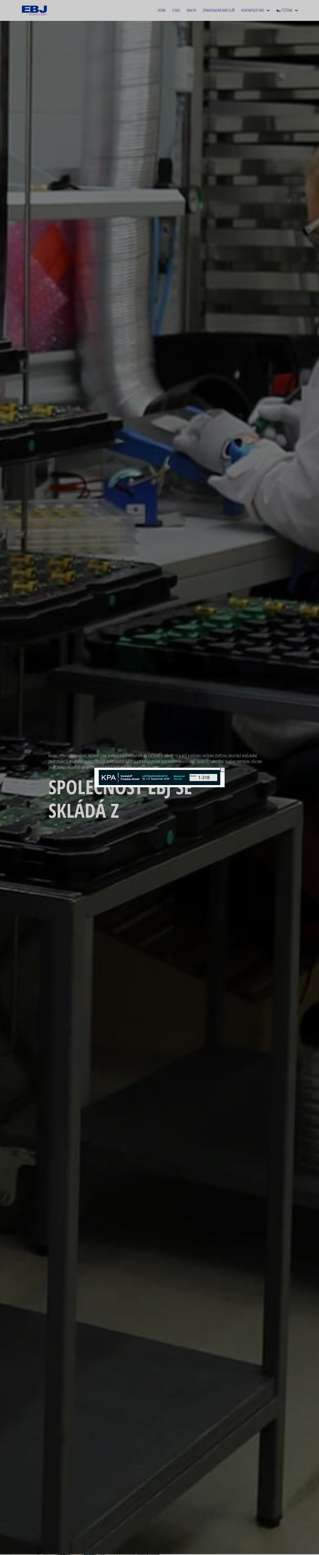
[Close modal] (223, 769)
